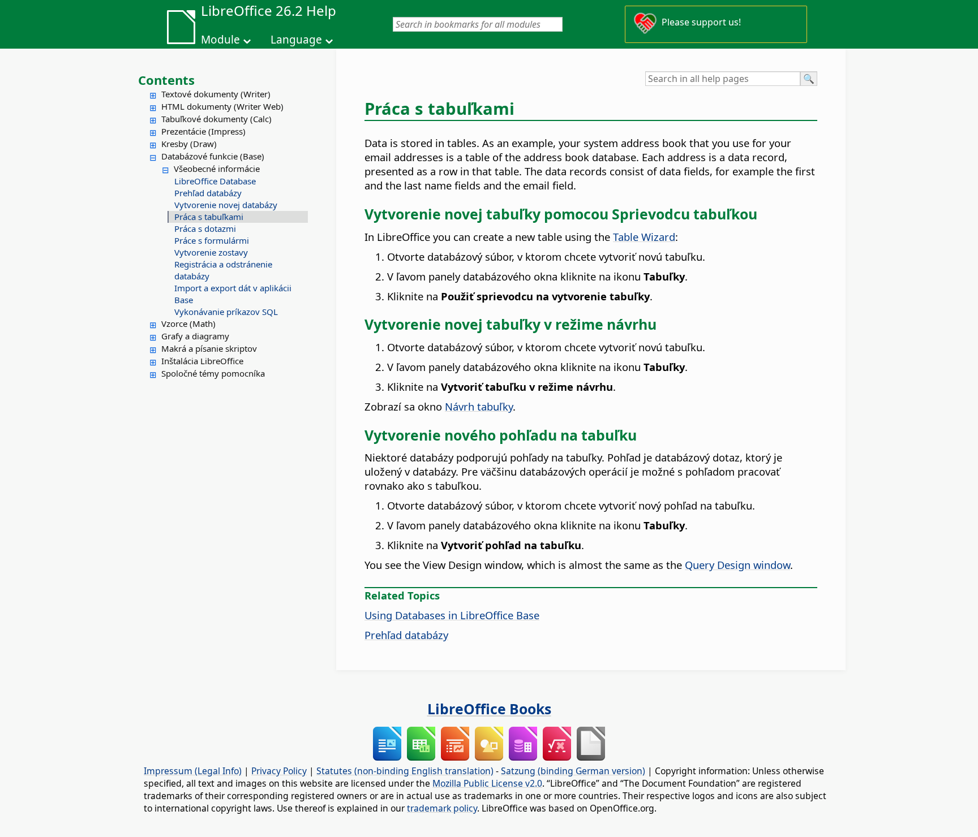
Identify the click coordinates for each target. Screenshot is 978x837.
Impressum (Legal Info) (193, 771)
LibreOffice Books (489, 708)
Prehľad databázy (208, 193)
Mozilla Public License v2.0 (487, 783)
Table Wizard (644, 237)
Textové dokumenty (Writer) (216, 94)
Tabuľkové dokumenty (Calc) (216, 118)
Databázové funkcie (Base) (212, 156)
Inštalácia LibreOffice (202, 360)
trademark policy (442, 808)
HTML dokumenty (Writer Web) (222, 106)
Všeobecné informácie (217, 168)
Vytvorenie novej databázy (225, 204)
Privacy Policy (279, 771)
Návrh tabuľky (479, 406)
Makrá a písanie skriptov (209, 348)
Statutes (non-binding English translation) (405, 771)
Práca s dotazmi (205, 228)
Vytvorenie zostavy (211, 252)
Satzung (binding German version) (573, 771)
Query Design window (737, 565)
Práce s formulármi (211, 240)
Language (296, 39)
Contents (166, 79)
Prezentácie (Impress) (203, 131)
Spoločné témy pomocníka (213, 373)
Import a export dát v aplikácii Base (232, 293)
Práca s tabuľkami (208, 216)
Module (220, 39)
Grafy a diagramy (195, 336)
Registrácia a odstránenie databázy (223, 270)
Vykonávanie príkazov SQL (226, 311)
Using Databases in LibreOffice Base (451, 615)
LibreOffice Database (215, 181)
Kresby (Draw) (189, 143)
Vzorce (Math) (188, 323)
